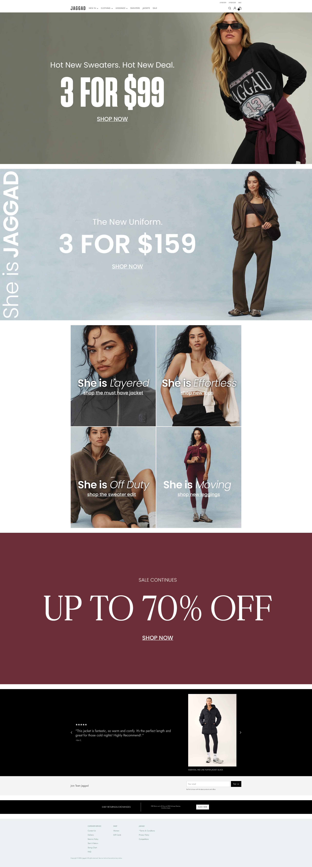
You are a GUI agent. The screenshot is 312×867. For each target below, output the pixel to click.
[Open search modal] (229, 8)
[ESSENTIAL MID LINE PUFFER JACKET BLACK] (212, 730)
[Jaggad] (78, 8)
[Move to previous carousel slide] (71, 732)
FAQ (89, 851)
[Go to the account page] (234, 8)
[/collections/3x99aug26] (156, 88)
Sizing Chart (92, 847)
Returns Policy (93, 839)
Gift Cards (117, 835)
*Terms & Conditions (147, 830)
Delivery (91, 835)
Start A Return (93, 843)
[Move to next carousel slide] (240, 732)
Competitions (144, 839)
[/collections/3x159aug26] (156, 244)
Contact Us (92, 830)
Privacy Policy (144, 835)
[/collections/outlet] (156, 608)
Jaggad (84, 858)
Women (116, 830)
